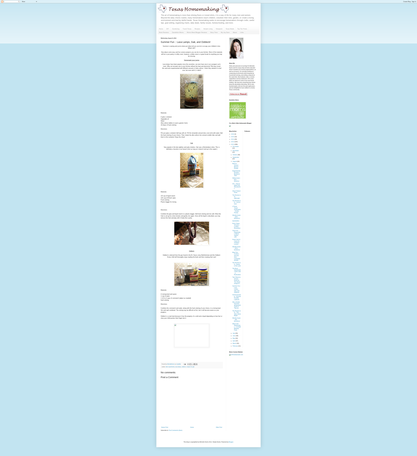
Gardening (175, 29)
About (235, 32)
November (236, 150)
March (235, 343)
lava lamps (178, 366)
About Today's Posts (236, 191)
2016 (232, 134)
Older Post (219, 427)
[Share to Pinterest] (196, 364)
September (236, 157)
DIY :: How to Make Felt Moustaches (236, 186)
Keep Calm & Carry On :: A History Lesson (236, 242)
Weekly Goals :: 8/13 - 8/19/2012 (236, 248)
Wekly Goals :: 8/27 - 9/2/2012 (236, 179)
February (235, 346)
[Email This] (188, 364)
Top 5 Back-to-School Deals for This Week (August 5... (236, 280)
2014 (232, 139)
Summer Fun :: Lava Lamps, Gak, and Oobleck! (236, 289)
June (234, 336)
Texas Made (230, 29)
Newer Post (164, 427)
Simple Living (208, 29)
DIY (167, 29)
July (234, 333)
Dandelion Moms (178, 32)
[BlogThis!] (190, 364)
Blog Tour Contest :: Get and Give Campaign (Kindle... (236, 256)
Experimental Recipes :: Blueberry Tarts (236, 173)
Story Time (214, 32)
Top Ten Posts (242, 29)
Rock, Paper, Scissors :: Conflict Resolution (236, 226)
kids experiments (170, 366)
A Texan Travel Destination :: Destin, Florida (236, 209)
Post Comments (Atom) (175, 430)
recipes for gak (190, 366)
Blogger (231, 442)
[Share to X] (192, 364)
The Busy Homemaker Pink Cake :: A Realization (236, 272)
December (236, 146)
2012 (232, 144)
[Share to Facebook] (194, 364)
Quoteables (235, 221)
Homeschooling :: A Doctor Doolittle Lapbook (236, 297)
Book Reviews (164, 32)
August (235, 161)
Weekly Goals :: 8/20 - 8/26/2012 (236, 216)
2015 (232, 137)
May (234, 338)
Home (161, 29)
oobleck (184, 366)
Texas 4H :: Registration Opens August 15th (236, 234)
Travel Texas (187, 29)
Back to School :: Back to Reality (235, 166)
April (234, 341)
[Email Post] (184, 364)
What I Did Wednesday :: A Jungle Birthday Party (236, 327)
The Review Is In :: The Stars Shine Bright (236, 313)
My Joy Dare (225, 32)
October (235, 155)
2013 (232, 142)
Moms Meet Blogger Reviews (197, 32)
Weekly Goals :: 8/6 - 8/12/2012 (236, 319)
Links (242, 32)
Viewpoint (219, 29)
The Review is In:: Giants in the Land (236, 264)
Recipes (197, 29)
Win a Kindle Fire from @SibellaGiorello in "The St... (236, 305)
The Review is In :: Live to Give (236, 202)
